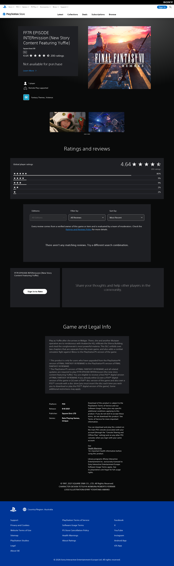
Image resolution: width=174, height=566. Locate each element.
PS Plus (33, 7)
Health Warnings (95, 448)
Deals (84, 14)
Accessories (44, 7)
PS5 (17, 7)
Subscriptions (98, 14)
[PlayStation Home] (5, 7)
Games (24, 7)
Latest (60, 14)
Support (64, 7)
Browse (112, 14)
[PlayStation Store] (14, 14)
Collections (72, 14)
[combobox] (48, 217)
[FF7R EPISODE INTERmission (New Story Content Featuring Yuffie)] (68, 122)
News (55, 7)
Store (11, 7)
